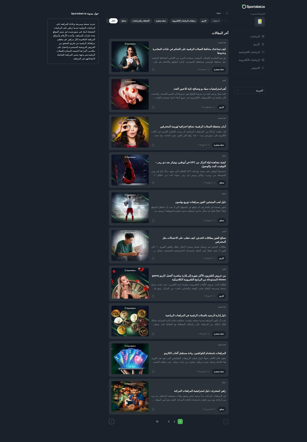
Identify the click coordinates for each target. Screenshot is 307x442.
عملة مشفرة (161, 21)
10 (157, 421)
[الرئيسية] (227, 13)
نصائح (124, 21)
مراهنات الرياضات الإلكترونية (183, 21)
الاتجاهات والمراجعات (141, 21)
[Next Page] (111, 421)
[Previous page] (225, 421)
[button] (153, 69)
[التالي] (107, 20)
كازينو (204, 21)
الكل (113, 21)
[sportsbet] (253, 6)
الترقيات (216, 21)
